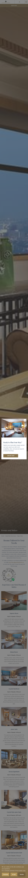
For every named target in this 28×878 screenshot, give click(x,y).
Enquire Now (10, 455)
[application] (14, 871)
